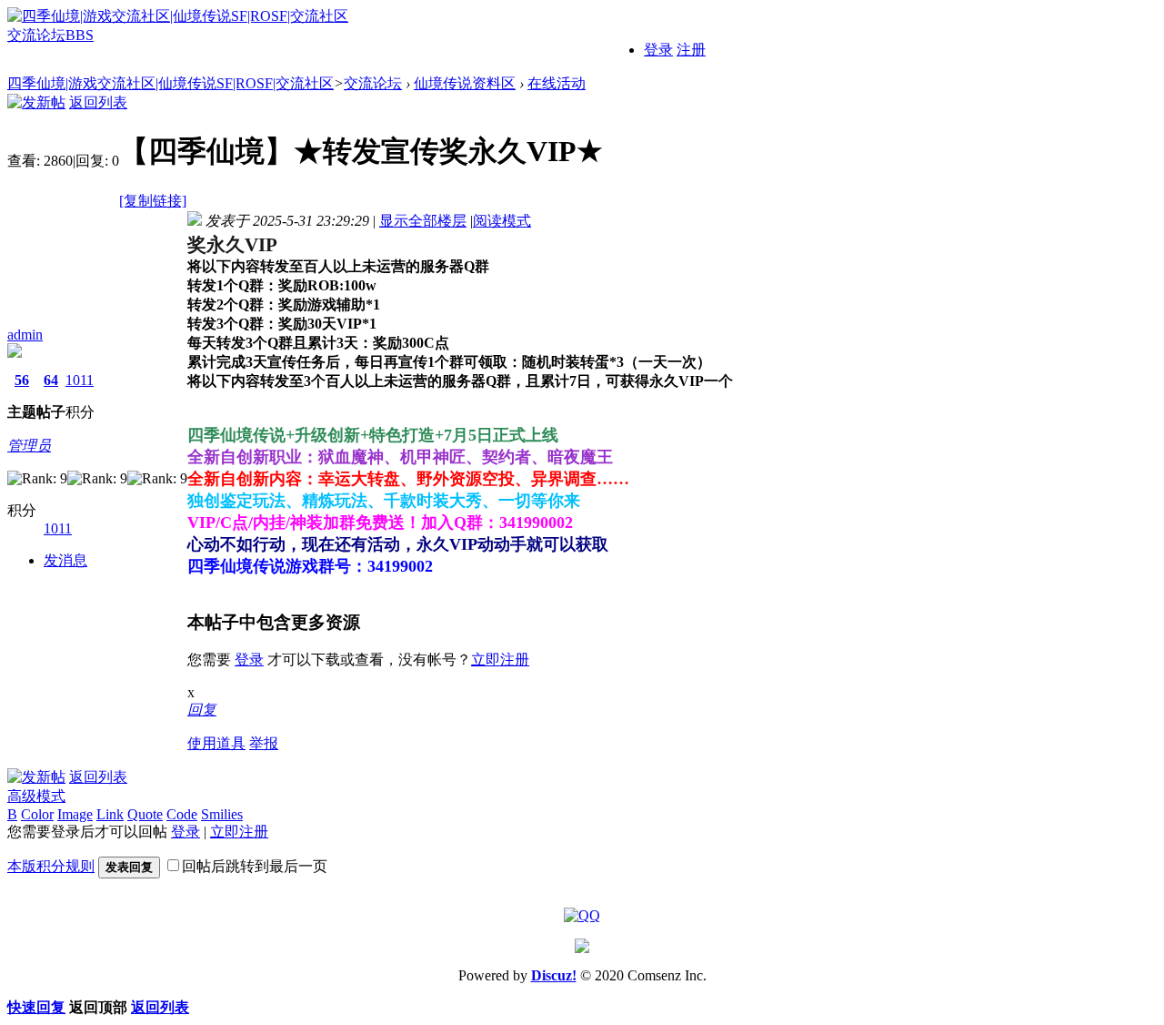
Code (181, 814)
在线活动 (556, 83)
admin (25, 334)
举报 (263, 743)
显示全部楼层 (423, 220)
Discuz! (554, 975)
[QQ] (582, 914)
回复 (201, 709)
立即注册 (500, 659)
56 (22, 380)
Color (37, 814)
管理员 (29, 445)
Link (110, 814)
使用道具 (216, 743)
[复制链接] (152, 200)
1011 (79, 380)
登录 (658, 49)
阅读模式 (502, 220)
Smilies (222, 814)
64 (51, 380)
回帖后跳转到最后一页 (254, 866)
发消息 (65, 560)
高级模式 (36, 796)
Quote (145, 814)
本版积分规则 (51, 866)
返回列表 (98, 102)
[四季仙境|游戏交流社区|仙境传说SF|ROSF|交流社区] (177, 16)
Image (75, 814)
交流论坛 (50, 35)
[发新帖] (36, 102)
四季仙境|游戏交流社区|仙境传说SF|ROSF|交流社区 (170, 83)
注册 (691, 49)
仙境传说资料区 (465, 83)
